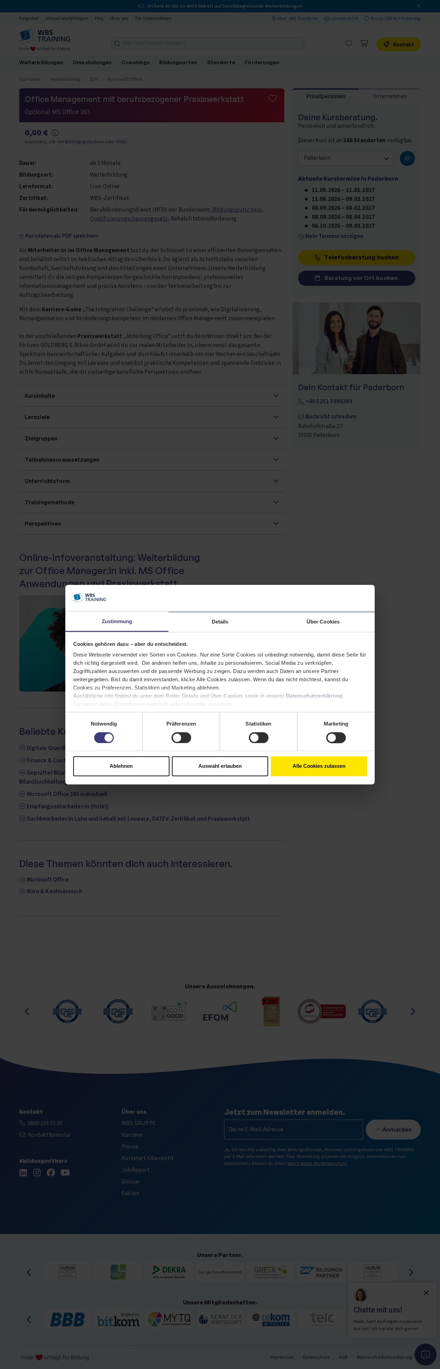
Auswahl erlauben (220, 766)
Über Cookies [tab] (323, 622)
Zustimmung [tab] (117, 622)
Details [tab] (220, 622)
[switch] (181, 737)
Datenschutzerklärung (314, 696)
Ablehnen (121, 766)
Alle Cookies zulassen (319, 766)
